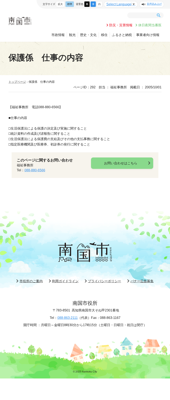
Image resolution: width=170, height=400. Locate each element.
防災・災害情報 (120, 25)
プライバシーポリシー (104, 281)
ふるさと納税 (122, 35)
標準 (69, 4)
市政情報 (58, 35)
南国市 (19, 21)
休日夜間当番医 (150, 25)
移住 (104, 35)
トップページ (17, 81)
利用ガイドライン (65, 281)
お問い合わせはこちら (120, 163)
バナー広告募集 (142, 281)
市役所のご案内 (31, 281)
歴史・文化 (88, 35)
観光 (72, 35)
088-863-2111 (67, 318)
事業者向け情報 (147, 35)
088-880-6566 (34, 170)
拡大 (60, 4)
